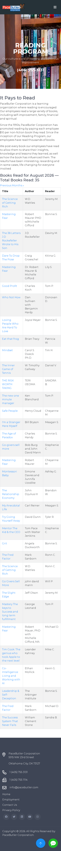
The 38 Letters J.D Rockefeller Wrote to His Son (11, 241)
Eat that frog (10, 338)
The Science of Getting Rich (10, 203)
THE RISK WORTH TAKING (8, 384)
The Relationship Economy (10, 494)
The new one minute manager (10, 399)
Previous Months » (12, 185)
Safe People (10, 410)
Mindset (7, 350)
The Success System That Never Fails (10, 721)
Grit (4, 543)
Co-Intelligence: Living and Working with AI (11, 676)
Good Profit (9, 285)
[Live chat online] (53, 843)
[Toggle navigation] (55, 7)
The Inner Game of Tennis (8, 369)
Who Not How (11, 297)
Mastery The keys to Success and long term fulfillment (10, 612)
